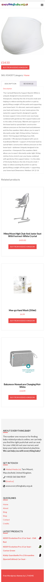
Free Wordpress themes (13, 575)
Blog (5, 512)
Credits (6, 523)
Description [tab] (10, 84)
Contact (6, 520)
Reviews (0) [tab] (28, 84)
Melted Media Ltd (13, 469)
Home (27, 75)
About (5, 508)
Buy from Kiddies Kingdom (15, 67)
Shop (5, 516)
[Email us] (10, 481)
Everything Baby (14, 6)
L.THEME (30, 575)
